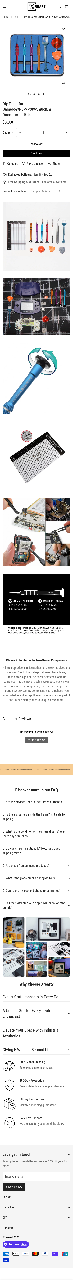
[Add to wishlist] (63, 28)
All (16, 16)
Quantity (8, 132)
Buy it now (36, 153)
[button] (66, 6)
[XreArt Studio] (36, 6)
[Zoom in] (63, 82)
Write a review (36, 740)
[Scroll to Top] (66, 1262)
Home (5, 16)
